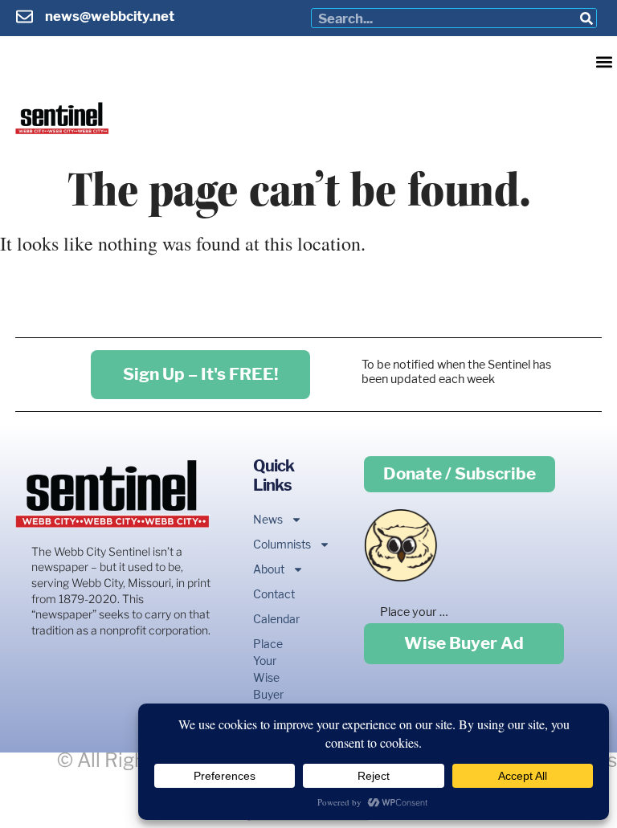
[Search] (586, 18)
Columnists (266, 544)
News (266, 519)
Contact (266, 594)
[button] (603, 61)
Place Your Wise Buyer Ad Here (266, 686)
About (266, 569)
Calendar (266, 619)
